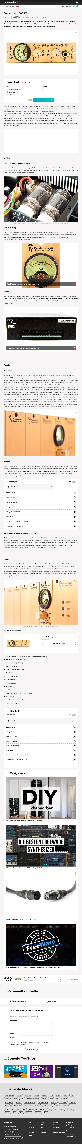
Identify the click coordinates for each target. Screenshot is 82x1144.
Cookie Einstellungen (59, 1132)
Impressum (56, 1125)
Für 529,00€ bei (58, 643)
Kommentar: (14, 1020)
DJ (42, 1125)
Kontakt (55, 1122)
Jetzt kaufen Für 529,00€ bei (42, 100)
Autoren (55, 1130)
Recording (32, 1127)
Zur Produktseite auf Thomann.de (67, 6)
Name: (12, 1033)
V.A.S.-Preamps (37, 121)
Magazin (43, 1132)
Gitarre (31, 1122)
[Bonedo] (11, 2)
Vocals (43, 1130)
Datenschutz (57, 1127)
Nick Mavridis (25, 17)
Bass (30, 1125)
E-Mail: (12, 1037)
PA (42, 1127)
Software (31, 1130)
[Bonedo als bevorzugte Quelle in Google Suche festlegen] (16, 17)
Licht (30, 1135)
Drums (43, 1122)
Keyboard (31, 1132)
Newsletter (11, 1138)
